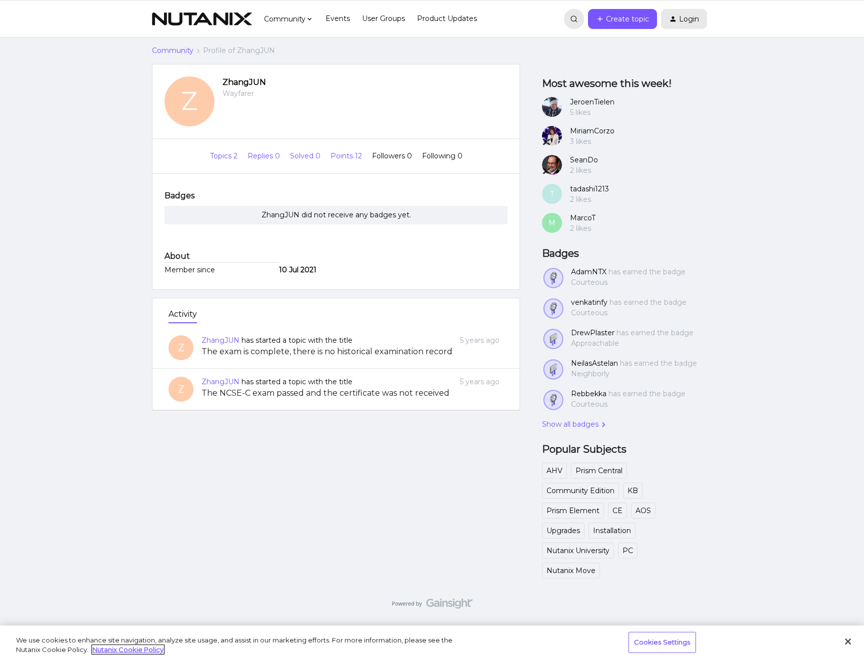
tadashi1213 (589, 188)
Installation (612, 530)
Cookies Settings (662, 642)
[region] (432, 643)
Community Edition (580, 490)
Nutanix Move (571, 570)
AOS (643, 510)
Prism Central (599, 470)
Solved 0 (306, 155)
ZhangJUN (244, 82)
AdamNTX (588, 271)
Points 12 (347, 155)
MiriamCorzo (592, 130)
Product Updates (447, 18)
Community (173, 50)
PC (627, 550)
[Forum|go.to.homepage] (202, 19)
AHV (554, 470)
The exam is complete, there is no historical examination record (327, 351)
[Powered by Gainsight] (432, 606)
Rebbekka (588, 393)
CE (617, 510)
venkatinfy (589, 302)
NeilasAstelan (594, 363)
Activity (182, 314)
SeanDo (584, 159)
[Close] (848, 642)
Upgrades (563, 530)
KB (633, 490)
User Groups (383, 18)
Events (338, 18)
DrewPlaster (592, 332)
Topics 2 (225, 155)
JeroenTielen (592, 101)
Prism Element (573, 510)
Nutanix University (578, 550)
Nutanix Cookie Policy (128, 650)
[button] (622, 19)
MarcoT (583, 217)
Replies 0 (265, 155)
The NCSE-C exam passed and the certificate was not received (326, 393)
